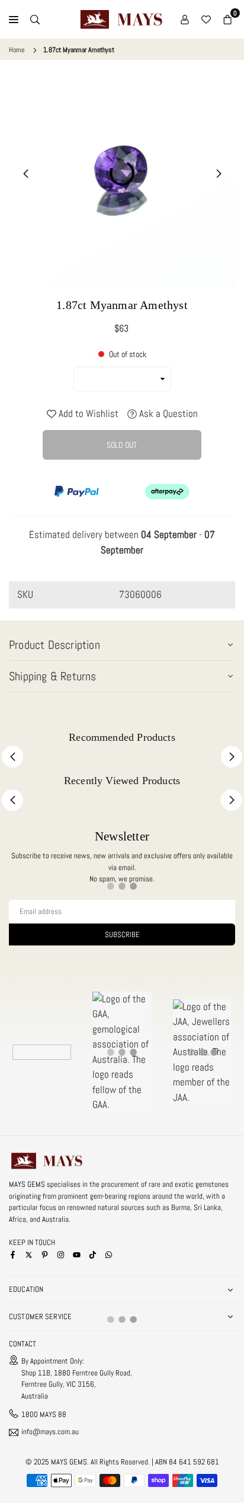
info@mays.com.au (50, 1432)
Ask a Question (167, 413)
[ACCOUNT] (184, 19)
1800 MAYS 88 (43, 1414)
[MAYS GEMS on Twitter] (29, 1254)
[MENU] (13, 19)
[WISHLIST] (206, 19)
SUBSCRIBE (122, 934)
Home (16, 50)
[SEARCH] (35, 19)
